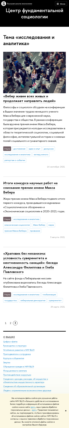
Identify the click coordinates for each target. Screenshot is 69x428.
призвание (35, 230)
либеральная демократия (32, 300)
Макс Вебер (39, 224)
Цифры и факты (10, 341)
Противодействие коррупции (17, 375)
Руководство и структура (14, 345)
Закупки (6, 362)
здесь (33, 407)
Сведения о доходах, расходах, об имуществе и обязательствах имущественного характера (25, 381)
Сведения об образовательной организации (24, 386)
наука (51, 224)
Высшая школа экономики (19, 3)
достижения (19, 148)
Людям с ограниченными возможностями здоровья (27, 390)
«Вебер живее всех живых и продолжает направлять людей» (29, 98)
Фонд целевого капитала (15, 370)
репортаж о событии (14, 160)
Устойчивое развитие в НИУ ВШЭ (18, 350)
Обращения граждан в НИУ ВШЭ (18, 366)
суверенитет (55, 300)
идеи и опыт (34, 148)
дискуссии (49, 148)
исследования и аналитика (17, 154)
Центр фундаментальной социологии (34, 13)
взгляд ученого (41, 154)
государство (10, 300)
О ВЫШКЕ (9, 337)
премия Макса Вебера (15, 230)
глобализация (49, 294)
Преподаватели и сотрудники (17, 354)
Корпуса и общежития (13, 358)
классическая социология (17, 224)
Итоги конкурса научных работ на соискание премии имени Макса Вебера (30, 187)
